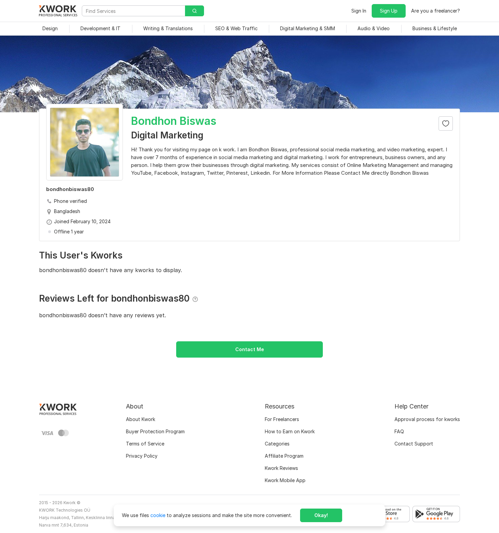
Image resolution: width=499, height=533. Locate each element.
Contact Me (249, 349)
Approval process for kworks (427, 419)
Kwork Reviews (281, 468)
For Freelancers (282, 419)
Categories (277, 443)
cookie (157, 515)
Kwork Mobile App (285, 480)
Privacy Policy (142, 456)
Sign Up (389, 11)
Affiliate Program (284, 456)
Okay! (321, 515)
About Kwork (140, 419)
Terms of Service (145, 443)
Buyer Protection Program (155, 431)
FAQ (399, 431)
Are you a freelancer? (435, 11)
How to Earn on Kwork (290, 431)
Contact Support (413, 443)
